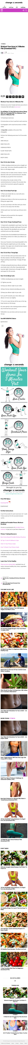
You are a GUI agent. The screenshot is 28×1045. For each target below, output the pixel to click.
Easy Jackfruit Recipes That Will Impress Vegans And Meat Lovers (12, 608)
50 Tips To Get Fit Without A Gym (10, 540)
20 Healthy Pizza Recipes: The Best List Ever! (13, 949)
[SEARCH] (26, 10)
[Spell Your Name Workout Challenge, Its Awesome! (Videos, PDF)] (14, 769)
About (13, 1043)
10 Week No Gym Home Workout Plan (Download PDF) (11, 840)
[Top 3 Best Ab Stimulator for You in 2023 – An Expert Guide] (14, 701)
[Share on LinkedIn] (16, 97)
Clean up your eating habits (8, 564)
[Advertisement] (14, 27)
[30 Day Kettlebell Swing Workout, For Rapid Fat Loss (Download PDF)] (14, 810)
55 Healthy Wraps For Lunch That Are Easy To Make (14, 908)
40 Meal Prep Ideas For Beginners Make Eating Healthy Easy (14, 649)
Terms (25, 1043)
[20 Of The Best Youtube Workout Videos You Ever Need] (15, 1025)
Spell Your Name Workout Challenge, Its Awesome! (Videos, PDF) (12, 778)
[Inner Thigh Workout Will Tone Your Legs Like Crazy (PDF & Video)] (14, 748)
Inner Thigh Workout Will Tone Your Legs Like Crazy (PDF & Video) (13, 758)
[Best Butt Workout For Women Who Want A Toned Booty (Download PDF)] (14, 789)
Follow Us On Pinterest (5, 1043)
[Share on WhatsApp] (19, 97)
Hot (17, 7)
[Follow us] (23, 10)
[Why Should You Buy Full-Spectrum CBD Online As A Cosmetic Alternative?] (14, 681)
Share (2, 326)
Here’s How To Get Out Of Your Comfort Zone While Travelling (13, 670)
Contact (17, 1043)
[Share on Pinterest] (7, 97)
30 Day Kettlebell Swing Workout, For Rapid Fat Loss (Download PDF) (13, 819)
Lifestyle (18, 998)
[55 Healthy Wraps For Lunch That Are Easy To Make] (14, 899)
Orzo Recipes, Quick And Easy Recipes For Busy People (13, 929)
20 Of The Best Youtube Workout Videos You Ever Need (15, 1033)
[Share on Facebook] (10, 97)
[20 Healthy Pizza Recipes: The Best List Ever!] (14, 940)
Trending (23, 7)
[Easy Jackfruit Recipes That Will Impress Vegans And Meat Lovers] (14, 599)
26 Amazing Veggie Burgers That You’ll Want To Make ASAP (13, 629)
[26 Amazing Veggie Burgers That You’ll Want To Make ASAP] (14, 619)
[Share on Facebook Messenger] (23, 97)
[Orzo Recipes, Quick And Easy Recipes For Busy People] (14, 919)
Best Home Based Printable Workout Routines (13, 537)
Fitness (12, 718)
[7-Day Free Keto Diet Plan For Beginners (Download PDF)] (14, 959)
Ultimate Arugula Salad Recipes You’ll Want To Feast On (14, 867)
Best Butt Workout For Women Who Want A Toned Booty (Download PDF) (13, 799)
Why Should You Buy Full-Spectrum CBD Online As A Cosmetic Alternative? (14, 690)
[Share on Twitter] (13, 97)
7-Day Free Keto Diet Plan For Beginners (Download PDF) (12, 968)
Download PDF (5, 503)
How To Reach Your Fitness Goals (10, 547)
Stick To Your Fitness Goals (8, 544)
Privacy (21, 1043)
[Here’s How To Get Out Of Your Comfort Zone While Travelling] (14, 660)
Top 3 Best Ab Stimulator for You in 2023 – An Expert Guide (14, 711)
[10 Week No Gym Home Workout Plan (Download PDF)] (14, 830)
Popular (11, 7)
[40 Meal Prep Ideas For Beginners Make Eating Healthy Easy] (14, 640)
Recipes (12, 998)
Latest (4, 7)
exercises (17, 107)
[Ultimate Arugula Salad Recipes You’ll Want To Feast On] (14, 858)
